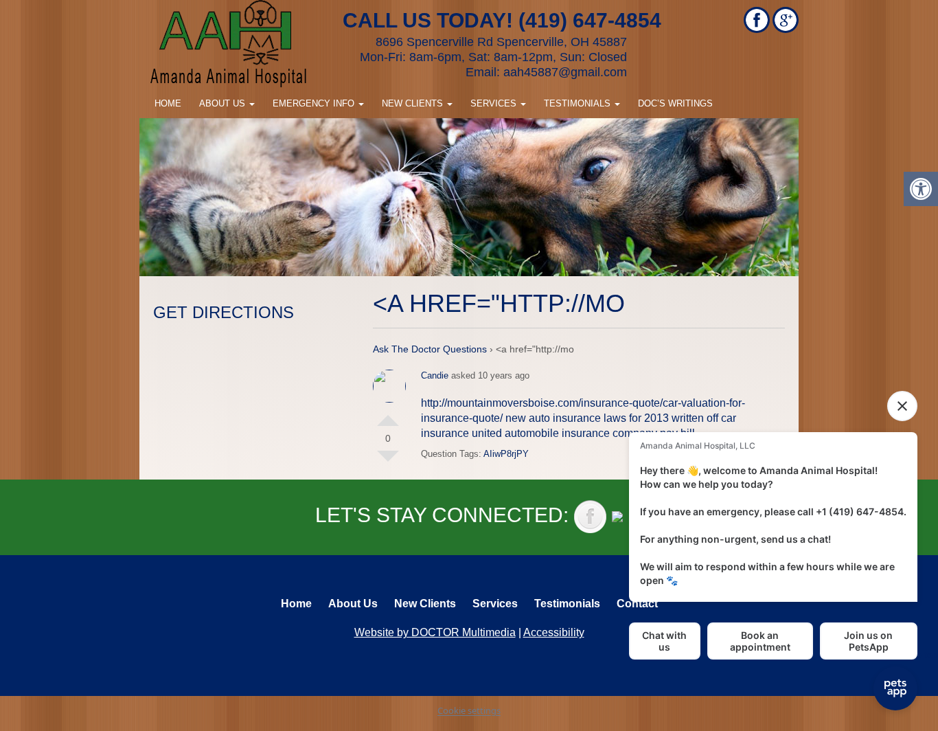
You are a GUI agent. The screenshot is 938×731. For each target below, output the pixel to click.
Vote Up (388, 415)
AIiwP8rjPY (506, 454)
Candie (434, 375)
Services (494, 103)
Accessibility (553, 632)
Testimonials (578, 103)
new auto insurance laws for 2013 (587, 418)
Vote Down (388, 462)
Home (168, 103)
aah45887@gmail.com (565, 72)
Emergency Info (315, 103)
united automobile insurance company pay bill (583, 433)
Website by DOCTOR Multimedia (435, 632)
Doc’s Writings (675, 103)
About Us (223, 103)
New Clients (414, 103)
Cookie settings (469, 710)
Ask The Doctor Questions (430, 349)
